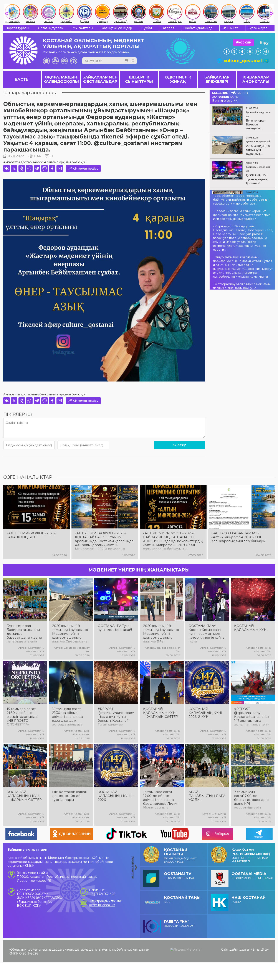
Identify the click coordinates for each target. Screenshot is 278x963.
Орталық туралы (50, 28)
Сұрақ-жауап (258, 28)
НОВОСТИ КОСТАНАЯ (179, 923)
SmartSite (260, 949)
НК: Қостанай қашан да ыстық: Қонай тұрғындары (69, 796)
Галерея (167, 28)
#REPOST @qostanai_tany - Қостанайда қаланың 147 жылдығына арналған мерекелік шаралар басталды (252, 716)
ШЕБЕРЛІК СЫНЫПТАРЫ (139, 79)
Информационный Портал (252, 875)
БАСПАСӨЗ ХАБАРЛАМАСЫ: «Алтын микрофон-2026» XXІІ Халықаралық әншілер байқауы (238, 537)
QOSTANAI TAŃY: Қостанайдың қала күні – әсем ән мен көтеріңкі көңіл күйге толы (207, 633)
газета (249, 899)
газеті (182, 899)
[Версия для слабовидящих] (73, 60)
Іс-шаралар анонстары (30, 92)
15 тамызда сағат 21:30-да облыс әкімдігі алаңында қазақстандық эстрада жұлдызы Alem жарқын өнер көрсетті (69, 716)
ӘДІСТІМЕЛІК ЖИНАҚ (178, 79)
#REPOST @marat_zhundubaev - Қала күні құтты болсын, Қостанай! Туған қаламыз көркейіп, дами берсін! (116, 716)
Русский (244, 42)
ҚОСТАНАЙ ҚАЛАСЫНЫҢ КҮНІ (251, 628)
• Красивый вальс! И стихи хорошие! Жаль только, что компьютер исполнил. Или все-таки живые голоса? (242, 214)
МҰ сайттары (83, 28)
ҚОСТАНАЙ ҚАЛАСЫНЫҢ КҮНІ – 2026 (116, 796)
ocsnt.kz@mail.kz (102, 905)
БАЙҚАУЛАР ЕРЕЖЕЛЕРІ (217, 79)
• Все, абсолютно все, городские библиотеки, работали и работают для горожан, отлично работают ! (241, 199)
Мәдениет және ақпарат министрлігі (251, 855)
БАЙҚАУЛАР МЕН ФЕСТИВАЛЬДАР (100, 79)
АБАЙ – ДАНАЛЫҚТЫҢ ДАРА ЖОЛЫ (207, 796)
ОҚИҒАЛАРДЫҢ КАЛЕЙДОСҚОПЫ (61, 79)
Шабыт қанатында (198, 28)
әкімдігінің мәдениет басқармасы (180, 855)
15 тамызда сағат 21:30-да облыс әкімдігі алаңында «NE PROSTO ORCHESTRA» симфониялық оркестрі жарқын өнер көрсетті (22, 716)
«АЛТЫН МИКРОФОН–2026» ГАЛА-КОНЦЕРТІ (31, 535)
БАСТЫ (22, 79)
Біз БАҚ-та (230, 28)
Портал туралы (17, 28)
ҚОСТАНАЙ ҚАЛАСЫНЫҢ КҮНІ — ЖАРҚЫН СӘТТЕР (160, 713)
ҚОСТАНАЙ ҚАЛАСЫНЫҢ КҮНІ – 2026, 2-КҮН (207, 713)
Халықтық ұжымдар (117, 28)
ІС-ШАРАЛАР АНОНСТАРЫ (255, 79)
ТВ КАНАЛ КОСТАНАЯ (179, 875)
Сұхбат (146, 28)
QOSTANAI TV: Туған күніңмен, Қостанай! (115, 628)
